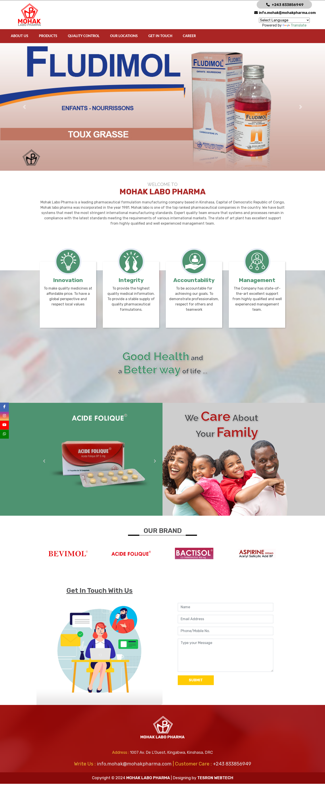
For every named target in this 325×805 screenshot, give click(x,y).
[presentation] (44, 461)
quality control (83, 36)
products (48, 36)
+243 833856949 (288, 5)
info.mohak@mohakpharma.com (287, 13)
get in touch (160, 36)
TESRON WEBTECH (215, 777)
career (189, 36)
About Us (19, 36)
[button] (24, 107)
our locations (124, 36)
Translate (298, 25)
